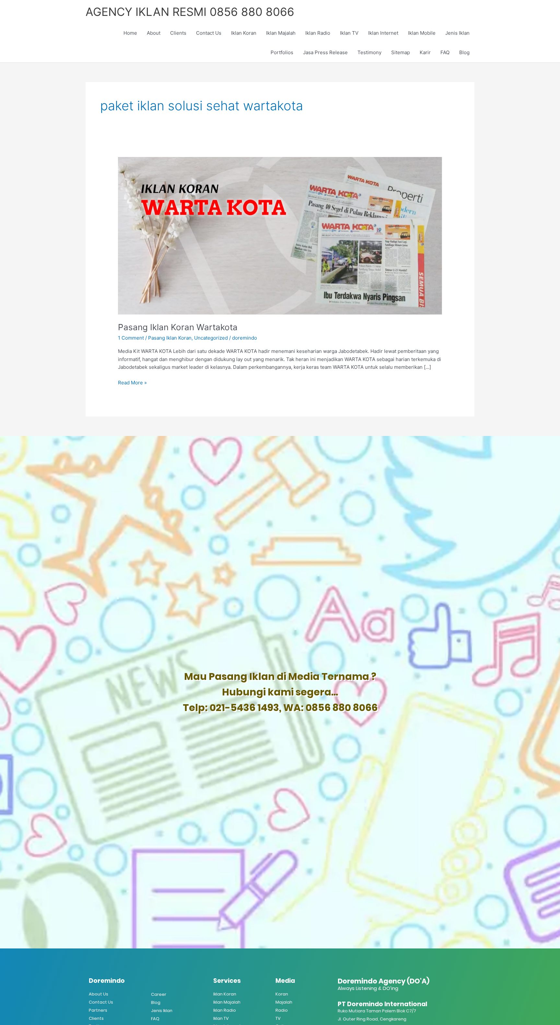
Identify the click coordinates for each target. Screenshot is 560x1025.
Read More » (132, 382)
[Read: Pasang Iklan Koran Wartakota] (280, 235)
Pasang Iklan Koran (170, 338)
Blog (464, 52)
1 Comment (131, 338)
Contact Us (208, 33)
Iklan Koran (243, 33)
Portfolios (282, 52)
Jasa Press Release (325, 52)
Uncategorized (211, 338)
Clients (178, 33)
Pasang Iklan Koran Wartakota (178, 327)
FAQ (444, 52)
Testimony (369, 52)
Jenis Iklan (457, 33)
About (153, 33)
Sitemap (400, 52)
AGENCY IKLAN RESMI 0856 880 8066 (190, 11)
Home (130, 33)
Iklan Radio (317, 33)
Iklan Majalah (281, 33)
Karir (425, 52)
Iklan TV (349, 33)
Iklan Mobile (422, 33)
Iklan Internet (383, 33)
